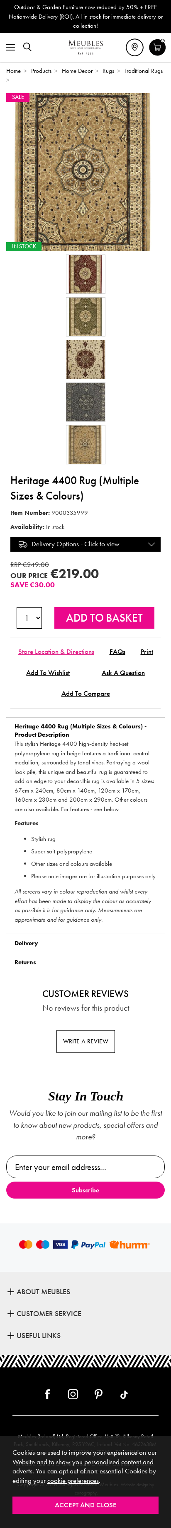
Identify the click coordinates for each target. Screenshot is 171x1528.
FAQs (117, 651)
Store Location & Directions (56, 651)
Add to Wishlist (48, 672)
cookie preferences (73, 1480)
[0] (157, 54)
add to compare (85, 693)
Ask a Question (123, 672)
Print (147, 651)
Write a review (85, 1041)
